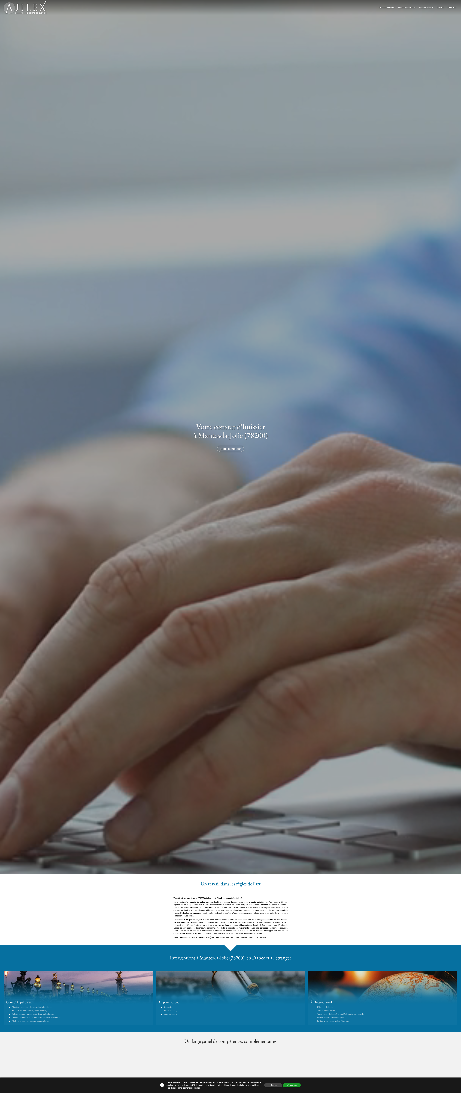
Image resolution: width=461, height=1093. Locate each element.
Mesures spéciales (229, 1071)
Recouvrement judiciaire (282, 1058)
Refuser (274, 1085)
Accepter (293, 1085)
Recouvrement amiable (233, 1058)
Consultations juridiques (282, 1071)
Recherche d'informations (180, 1058)
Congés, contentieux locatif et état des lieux (185, 1071)
